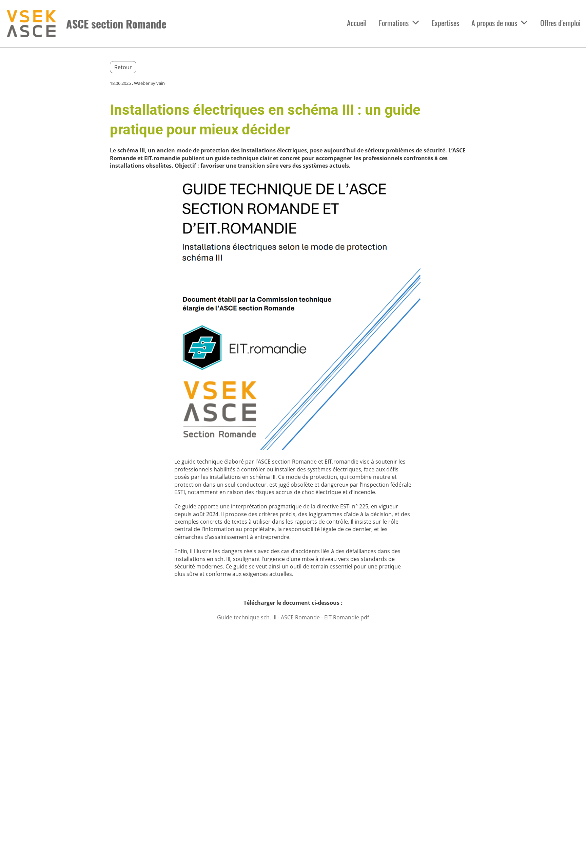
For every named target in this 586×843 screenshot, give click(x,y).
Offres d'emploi (560, 22)
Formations (394, 22)
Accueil (357, 22)
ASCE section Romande (116, 24)
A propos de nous (494, 22)
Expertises (445, 22)
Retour (123, 67)
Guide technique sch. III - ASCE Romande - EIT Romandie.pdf (293, 617)
